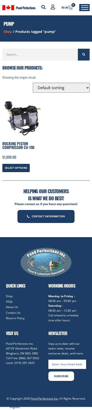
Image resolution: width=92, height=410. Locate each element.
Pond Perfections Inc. (45, 399)
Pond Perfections (25, 7)
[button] (43, 7)
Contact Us (13, 313)
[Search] (84, 55)
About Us (12, 307)
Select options (16, 168)
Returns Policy (15, 318)
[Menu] (84, 7)
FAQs (9, 302)
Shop (8, 31)
